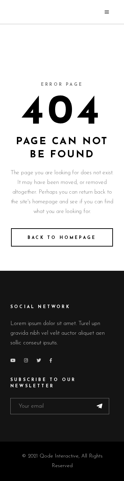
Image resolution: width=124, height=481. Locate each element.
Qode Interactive (59, 456)
